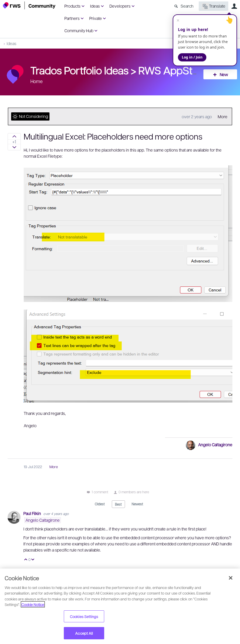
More (222, 116)
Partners (72, 18)
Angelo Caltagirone (215, 444)
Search (187, 5)
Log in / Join (192, 57)
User (234, 6)
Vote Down (32, 559)
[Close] (230, 577)
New (224, 74)
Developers (120, 5)
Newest (137, 504)
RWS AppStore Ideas (186, 70)
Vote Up (25, 559)
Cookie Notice (32, 604)
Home (36, 81)
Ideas (95, 5)
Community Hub (78, 30)
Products (72, 5)
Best (118, 504)
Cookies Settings (84, 616)
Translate (217, 5)
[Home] (29, 5)
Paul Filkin (32, 513)
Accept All (83, 633)
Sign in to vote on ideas (14, 136)
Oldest (100, 504)
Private (95, 18)
